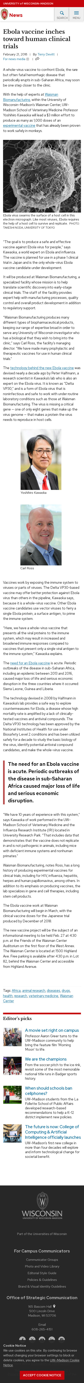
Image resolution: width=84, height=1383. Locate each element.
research (20, 996)
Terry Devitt (46, 54)
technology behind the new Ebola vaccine (42, 368)
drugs (66, 990)
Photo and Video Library (42, 1266)
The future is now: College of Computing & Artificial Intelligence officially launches (53, 1132)
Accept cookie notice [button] (42, 1375)
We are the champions (46, 1059)
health (8, 996)
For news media (14, 59)
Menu (76, 18)
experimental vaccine (19, 125)
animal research (33, 990)
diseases (53, 990)
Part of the (42, 1234)
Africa (16, 990)
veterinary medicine (43, 996)
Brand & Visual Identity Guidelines (42, 1287)
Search (62, 18)
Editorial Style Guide (42, 1273)
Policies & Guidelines (42, 1280)
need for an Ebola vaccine (30, 663)
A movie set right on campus (52, 1030)
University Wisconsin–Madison (28, 3)
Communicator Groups (42, 1260)
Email (42, 1324)
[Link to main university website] (42, 1206)
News (15, 15)
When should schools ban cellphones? (48, 1090)
